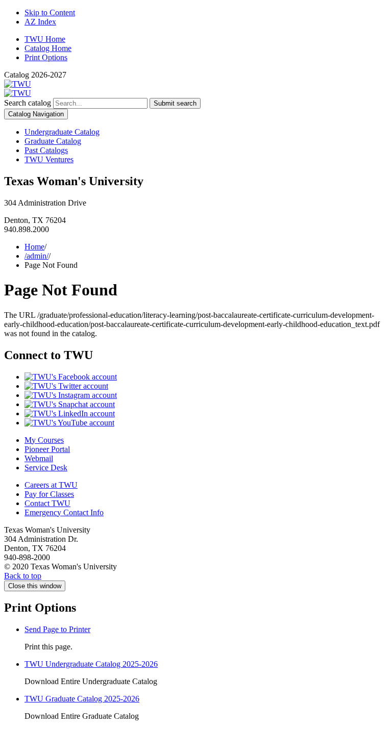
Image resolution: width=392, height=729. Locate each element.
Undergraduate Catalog (62, 132)
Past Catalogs (46, 150)
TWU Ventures (49, 159)
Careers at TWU (51, 485)
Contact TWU (47, 503)
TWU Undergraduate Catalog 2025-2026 (91, 664)
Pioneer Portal (47, 449)
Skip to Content (49, 12)
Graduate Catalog (52, 141)
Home (34, 246)
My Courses (44, 440)
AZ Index (40, 21)
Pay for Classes (49, 494)
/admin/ (36, 256)
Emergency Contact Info (64, 512)
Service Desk (45, 467)
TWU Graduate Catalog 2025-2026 (81, 698)
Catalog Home (47, 48)
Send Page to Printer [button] (57, 629)
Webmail (38, 458)
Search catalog (27, 102)
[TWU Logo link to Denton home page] (17, 84)
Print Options (45, 57)
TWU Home (44, 39)
